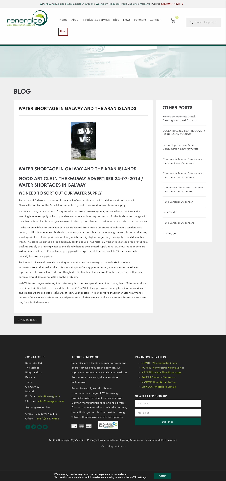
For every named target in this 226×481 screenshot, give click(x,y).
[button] (168, 421)
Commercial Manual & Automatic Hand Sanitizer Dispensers (183, 175)
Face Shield (169, 212)
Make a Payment (167, 440)
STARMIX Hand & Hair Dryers (158, 382)
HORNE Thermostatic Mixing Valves (162, 368)
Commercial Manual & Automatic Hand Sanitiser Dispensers (183, 161)
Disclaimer (150, 440)
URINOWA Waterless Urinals (158, 387)
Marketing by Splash (113, 446)
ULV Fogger (170, 233)
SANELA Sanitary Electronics (158, 377)
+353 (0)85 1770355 (46, 418)
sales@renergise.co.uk (51, 401)
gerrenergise (42, 407)
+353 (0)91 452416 (172, 3)
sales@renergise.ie (49, 396)
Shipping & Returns (130, 440)
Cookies (112, 440)
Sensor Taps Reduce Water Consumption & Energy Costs (180, 147)
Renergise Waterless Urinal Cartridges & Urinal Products (180, 118)
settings (142, 477)
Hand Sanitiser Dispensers (178, 223)
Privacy (91, 440)
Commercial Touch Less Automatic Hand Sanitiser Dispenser (183, 189)
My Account (78, 440)
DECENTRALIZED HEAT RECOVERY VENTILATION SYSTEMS (184, 132)
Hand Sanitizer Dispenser (178, 202)
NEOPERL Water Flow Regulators (161, 372)
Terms (101, 440)
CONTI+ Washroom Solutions (159, 363)
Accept (162, 475)
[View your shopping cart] (173, 20)
